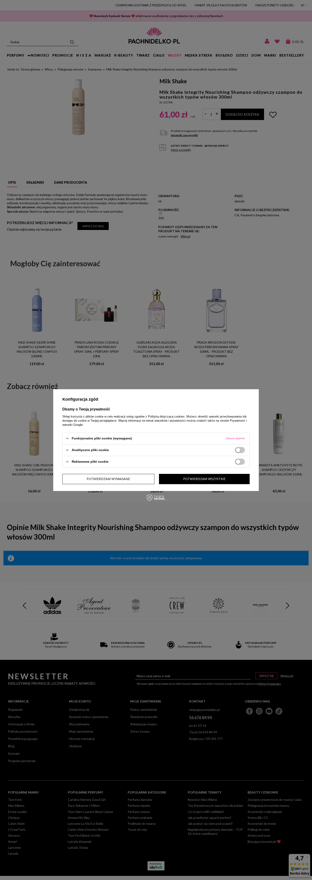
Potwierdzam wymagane (108, 479)
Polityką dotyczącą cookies (166, 416)
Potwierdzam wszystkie (204, 479)
